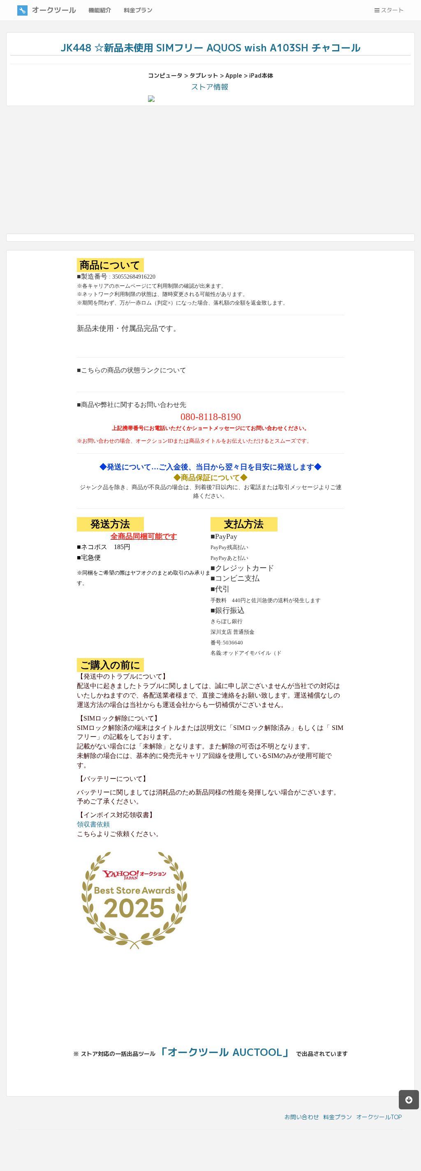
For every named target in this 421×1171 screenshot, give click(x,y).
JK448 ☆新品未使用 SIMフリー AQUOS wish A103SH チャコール (211, 48)
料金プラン (337, 1117)
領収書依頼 (93, 824)
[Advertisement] (210, 171)
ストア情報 (209, 87)
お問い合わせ (302, 1117)
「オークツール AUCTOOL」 (225, 1052)
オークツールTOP (379, 1117)
